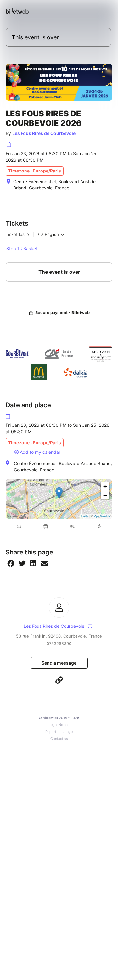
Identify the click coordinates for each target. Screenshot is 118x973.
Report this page (59, 732)
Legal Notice (59, 725)
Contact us (59, 739)
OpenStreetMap (102, 516)
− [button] (105, 495)
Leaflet (84, 516)
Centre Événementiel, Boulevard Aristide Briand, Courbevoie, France (63, 466)
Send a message (59, 663)
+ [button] (105, 486)
